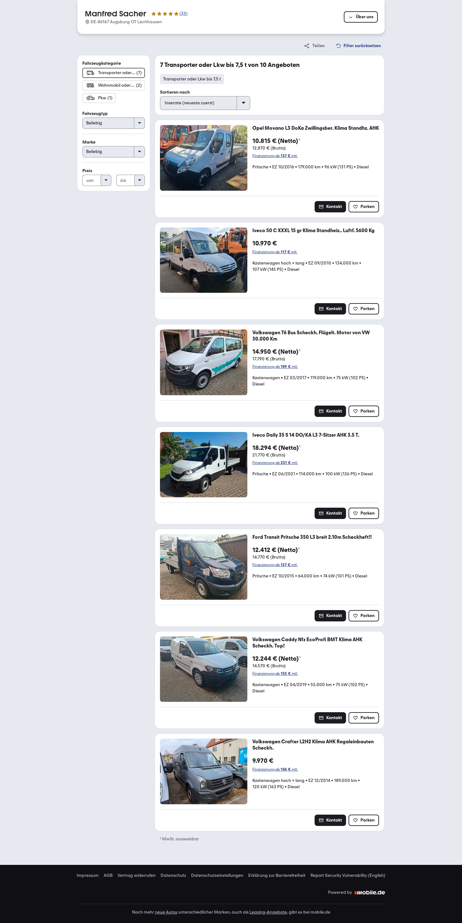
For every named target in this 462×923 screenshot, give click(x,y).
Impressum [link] (88, 875)
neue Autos (166, 912)
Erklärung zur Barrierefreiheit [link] (276, 875)
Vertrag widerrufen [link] (137, 875)
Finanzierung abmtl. (275, 156)
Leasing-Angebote (268, 912)
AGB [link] (108, 875)
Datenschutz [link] (173, 875)
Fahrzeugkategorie (101, 63)
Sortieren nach (175, 92)
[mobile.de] (370, 892)
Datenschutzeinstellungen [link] (217, 875)
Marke (89, 142)
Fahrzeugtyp (95, 113)
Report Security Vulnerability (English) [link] (348, 875)
